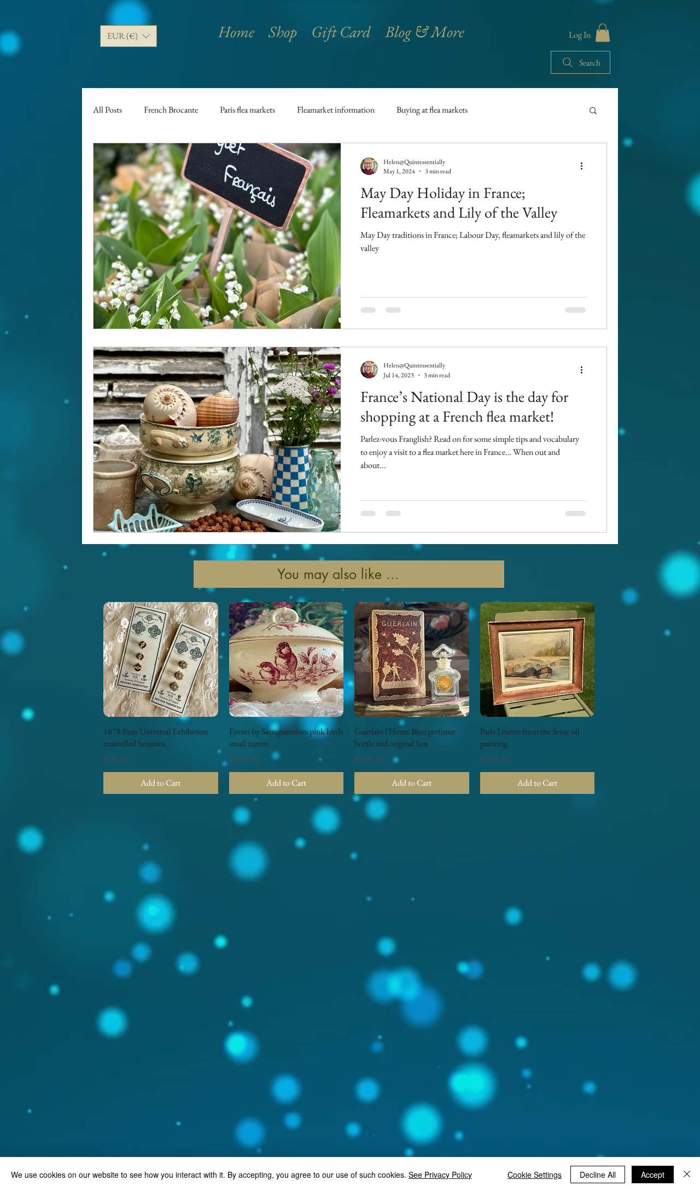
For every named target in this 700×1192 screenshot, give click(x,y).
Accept (652, 1174)
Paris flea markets (247, 109)
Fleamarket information (336, 109)
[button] (128, 36)
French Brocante (171, 109)
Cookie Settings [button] (535, 1174)
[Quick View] (160, 659)
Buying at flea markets (432, 109)
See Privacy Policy (440, 1174)
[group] (349, 697)
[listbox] (128, 36)
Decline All (598, 1174)
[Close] (686, 1174)
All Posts (107, 109)
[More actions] (585, 166)
